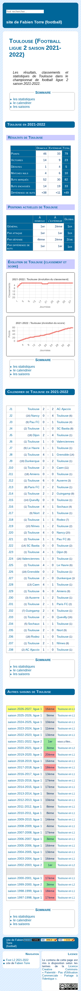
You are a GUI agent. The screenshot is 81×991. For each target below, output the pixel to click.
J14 (11, 493)
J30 (11, 597)
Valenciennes (65, 441)
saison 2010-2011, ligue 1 (25, 813)
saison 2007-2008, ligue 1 (25, 832)
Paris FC (33, 487)
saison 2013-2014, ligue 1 (25, 793)
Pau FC (34, 422)
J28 (11, 584)
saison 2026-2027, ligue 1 (25, 709)
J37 (11, 643)
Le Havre (33, 448)
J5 (10, 435)
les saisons (21, 106)
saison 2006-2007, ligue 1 (25, 839)
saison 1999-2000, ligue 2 (25, 884)
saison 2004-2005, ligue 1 (25, 852)
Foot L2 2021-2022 (17, 960)
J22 (11, 545)
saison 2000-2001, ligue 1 (25, 878)
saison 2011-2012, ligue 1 (25, 806)
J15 (11, 500)
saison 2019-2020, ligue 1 (25, 754)
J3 (10, 422)
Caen (60, 467)
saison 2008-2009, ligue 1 (25, 826)
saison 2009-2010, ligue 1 (25, 819)
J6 (10, 441)
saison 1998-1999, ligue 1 (25, 891)
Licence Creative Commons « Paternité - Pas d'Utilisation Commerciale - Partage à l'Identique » (59, 972)
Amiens (34, 474)
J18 (11, 519)
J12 (11, 480)
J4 (10, 428)
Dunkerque (32, 461)
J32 (11, 610)
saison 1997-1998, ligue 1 (25, 897)
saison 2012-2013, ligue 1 (25, 800)
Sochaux (62, 506)
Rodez (61, 519)
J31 (11, 604)
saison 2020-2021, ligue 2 (25, 748)
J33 (11, 617)
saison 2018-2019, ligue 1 (25, 761)
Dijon (36, 435)
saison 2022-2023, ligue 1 (25, 734)
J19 (11, 526)
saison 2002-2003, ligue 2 (25, 865)
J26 (11, 571)
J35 (11, 630)
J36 (11, 636)
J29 (11, 591)
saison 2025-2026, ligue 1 (25, 715)
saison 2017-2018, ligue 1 (25, 767)
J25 (11, 565)
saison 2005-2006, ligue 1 (25, 845)
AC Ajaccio (64, 409)
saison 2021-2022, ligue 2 (25, 741)
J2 (10, 415)
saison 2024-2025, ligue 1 (25, 722)
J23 (11, 552)
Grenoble (63, 454)
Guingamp (63, 493)
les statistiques (24, 99)
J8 (10, 454)
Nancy (35, 415)
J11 (11, 474)
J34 (11, 623)
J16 (11, 506)
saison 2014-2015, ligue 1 (25, 786)
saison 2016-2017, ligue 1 (25, 774)
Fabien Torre (22, 963)
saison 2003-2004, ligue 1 (25, 858)
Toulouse (33, 409)
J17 (11, 513)
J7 (10, 448)
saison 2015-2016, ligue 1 (25, 780)
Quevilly (34, 500)
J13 (11, 487)
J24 (11, 558)
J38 (11, 649)
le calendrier (22, 103)
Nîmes (35, 526)
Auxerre (62, 480)
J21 (11, 539)
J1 (10, 409)
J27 (11, 578)
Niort (36, 513)
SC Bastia (63, 428)
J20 (11, 532)
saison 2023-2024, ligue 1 (25, 728)
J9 (10, 461)
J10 (11, 467)
